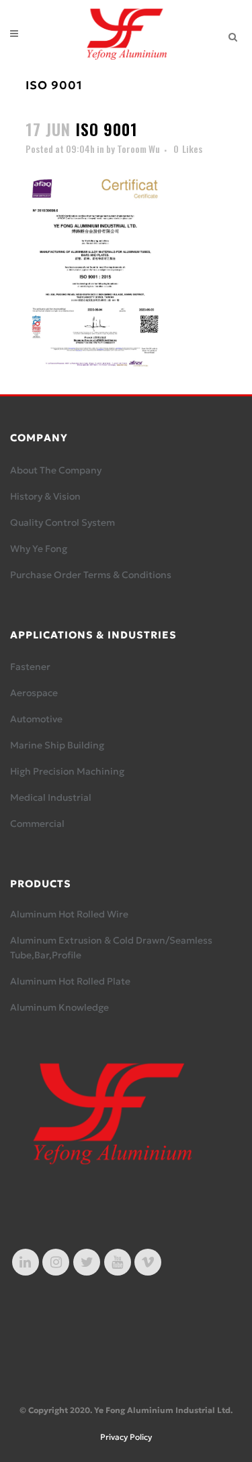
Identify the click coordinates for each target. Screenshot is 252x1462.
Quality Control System (62, 522)
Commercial (37, 824)
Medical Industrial (50, 797)
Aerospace (34, 693)
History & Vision (45, 496)
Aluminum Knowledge (59, 1007)
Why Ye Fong (38, 549)
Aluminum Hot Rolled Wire (69, 914)
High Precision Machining (67, 771)
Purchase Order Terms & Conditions (90, 575)
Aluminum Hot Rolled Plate (70, 981)
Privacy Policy (126, 1437)
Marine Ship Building (57, 745)
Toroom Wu (138, 149)
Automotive (36, 719)
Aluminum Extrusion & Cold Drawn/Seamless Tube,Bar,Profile (111, 947)
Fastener (30, 667)
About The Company (55, 470)
